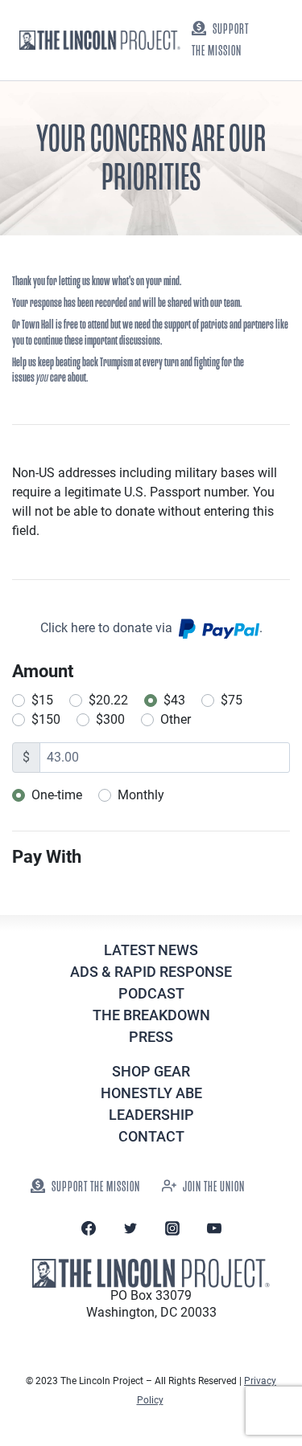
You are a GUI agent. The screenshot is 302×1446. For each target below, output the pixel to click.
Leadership (151, 1114)
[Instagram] (172, 1228)
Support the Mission (220, 40)
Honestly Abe (151, 1092)
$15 (42, 700)
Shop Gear (151, 1071)
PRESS (151, 1036)
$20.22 (108, 700)
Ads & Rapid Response (151, 971)
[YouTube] (214, 1228)
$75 (231, 700)
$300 (110, 719)
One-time (56, 795)
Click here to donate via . (151, 627)
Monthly (141, 795)
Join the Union (214, 1186)
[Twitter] (130, 1228)
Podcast (151, 993)
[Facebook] (88, 1228)
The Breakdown (151, 1015)
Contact (151, 1136)
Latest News (151, 950)
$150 (45, 719)
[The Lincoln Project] (99, 40)
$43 (174, 700)
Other (175, 719)
